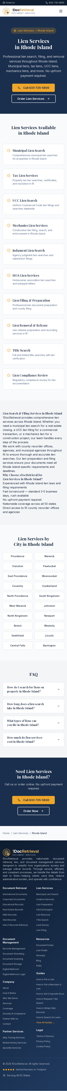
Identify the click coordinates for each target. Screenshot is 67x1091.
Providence (17, 556)
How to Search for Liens (48, 1017)
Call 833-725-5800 (36, 87)
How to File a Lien (45, 979)
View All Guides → (45, 1022)
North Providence (17, 595)
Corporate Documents (14, 899)
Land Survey (42, 925)
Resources (42, 939)
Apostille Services (12, 1048)
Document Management (11, 941)
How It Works (9, 993)
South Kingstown (49, 595)
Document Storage (12, 964)
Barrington (49, 645)
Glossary (40, 955)
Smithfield (18, 635)
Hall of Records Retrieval (15, 925)
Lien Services (20, 833)
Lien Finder (41, 950)
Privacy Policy (43, 1041)
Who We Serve (10, 998)
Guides (40, 973)
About (6, 988)
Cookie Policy (43, 1046)
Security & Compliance (14, 1013)
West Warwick (17, 605)
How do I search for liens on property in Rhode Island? (25, 689)
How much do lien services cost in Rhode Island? (24, 739)
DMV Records (10, 914)
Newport (49, 615)
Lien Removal (43, 914)
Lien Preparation (44, 904)
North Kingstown (18, 615)
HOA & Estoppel (44, 909)
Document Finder (45, 945)
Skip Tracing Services (14, 1037)
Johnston (49, 605)
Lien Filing (41, 930)
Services (7, 1003)
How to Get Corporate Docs (50, 993)
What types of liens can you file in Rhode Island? (23, 723)
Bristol (17, 625)
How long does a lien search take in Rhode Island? (25, 706)
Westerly (49, 625)
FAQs (39, 965)
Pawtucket (49, 566)
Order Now (30, 811)
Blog (38, 960)
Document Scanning (13, 959)
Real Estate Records (13, 909)
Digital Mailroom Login (14, 974)
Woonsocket (49, 576)
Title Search (42, 920)
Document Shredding (13, 953)
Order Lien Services (30, 98)
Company (8, 981)
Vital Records (9, 920)
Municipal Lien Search (47, 894)
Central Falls (17, 645)
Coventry (17, 586)
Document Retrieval (15, 888)
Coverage (8, 1008)
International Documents (15, 894)
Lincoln (49, 635)
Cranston (17, 566)
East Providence (17, 576)
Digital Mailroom (11, 969)
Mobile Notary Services (14, 1042)
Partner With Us (10, 1018)
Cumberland (49, 586)
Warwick (49, 556)
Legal (39, 1030)
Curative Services (45, 899)
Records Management (14, 948)
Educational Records (13, 904)
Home (6, 833)
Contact (7, 1024)
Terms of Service (45, 1036)
